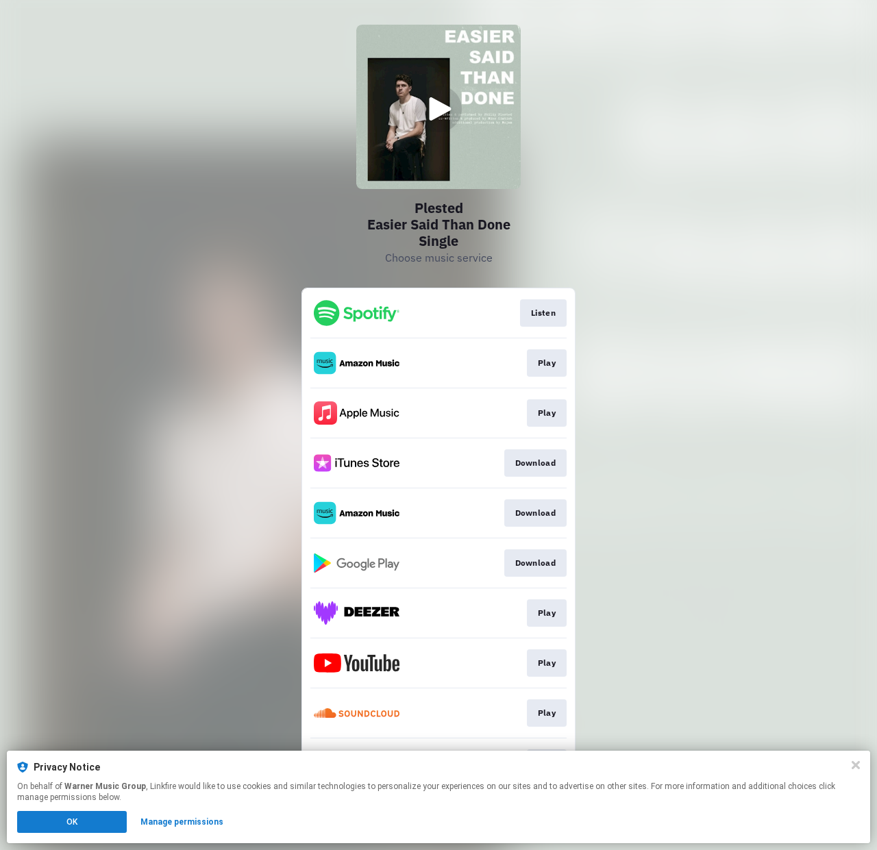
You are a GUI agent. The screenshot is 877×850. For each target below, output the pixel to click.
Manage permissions (181, 822)
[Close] (856, 765)
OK (71, 822)
